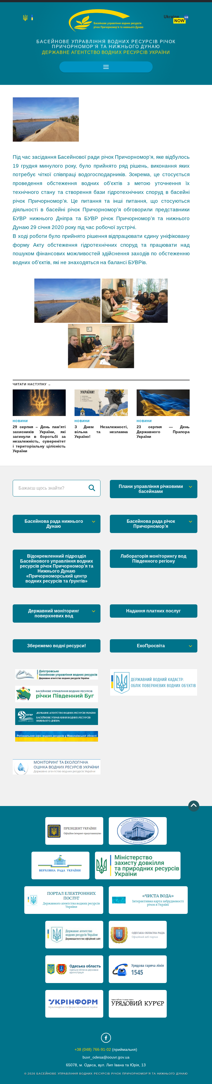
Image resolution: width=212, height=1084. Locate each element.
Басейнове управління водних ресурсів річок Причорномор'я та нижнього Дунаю (106, 44)
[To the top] (193, 806)
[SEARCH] (92, 488)
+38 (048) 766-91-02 (93, 1049)
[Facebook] (106, 1038)
